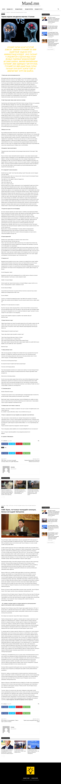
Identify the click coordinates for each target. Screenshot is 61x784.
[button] (58, 9)
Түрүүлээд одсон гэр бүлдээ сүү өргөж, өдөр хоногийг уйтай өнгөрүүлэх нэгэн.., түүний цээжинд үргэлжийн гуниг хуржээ (33, 492)
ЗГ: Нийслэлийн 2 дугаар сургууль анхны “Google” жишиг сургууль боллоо (53, 27)
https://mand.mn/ (13, 468)
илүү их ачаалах (50, 49)
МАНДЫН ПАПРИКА (29, 9)
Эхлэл (3, 9)
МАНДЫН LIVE (10, 9)
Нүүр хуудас (3, 12)
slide (5, 447)
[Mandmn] (2, 440)
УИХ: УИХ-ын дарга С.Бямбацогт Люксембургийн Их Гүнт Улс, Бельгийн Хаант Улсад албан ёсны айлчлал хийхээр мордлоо (54, 20)
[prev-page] (2, 497)
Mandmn (5, 440)
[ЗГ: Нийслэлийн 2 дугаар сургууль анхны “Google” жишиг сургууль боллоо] (44, 27)
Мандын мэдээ (18, 9)
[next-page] (4, 497)
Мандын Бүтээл (38, 9)
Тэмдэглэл (8, 12)
